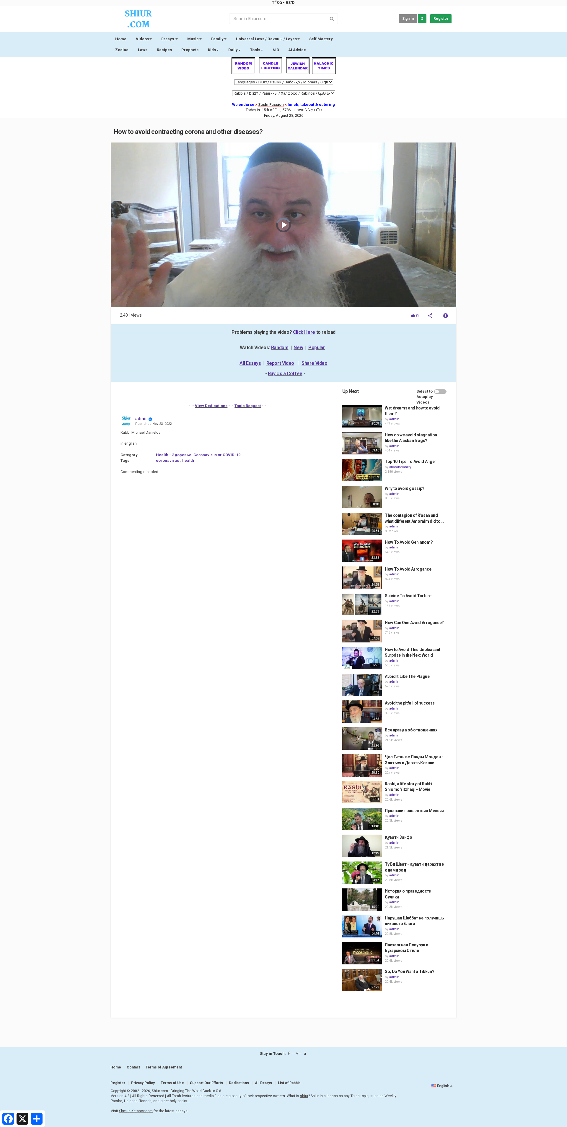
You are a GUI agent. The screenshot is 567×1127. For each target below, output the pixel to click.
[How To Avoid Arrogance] (362, 577)
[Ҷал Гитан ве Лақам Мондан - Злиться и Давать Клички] (362, 765)
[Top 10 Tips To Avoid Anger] (362, 470)
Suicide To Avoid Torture (408, 595)
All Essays (250, 363)
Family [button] (217, 39)
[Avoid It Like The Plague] (362, 685)
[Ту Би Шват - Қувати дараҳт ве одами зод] (362, 873)
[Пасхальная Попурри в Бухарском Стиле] (362, 953)
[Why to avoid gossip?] (362, 497)
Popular (316, 347)
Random (280, 347)
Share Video (315, 363)
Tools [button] (255, 50)
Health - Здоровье (173, 455)
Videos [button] (142, 39)
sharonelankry (400, 467)
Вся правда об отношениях (411, 730)
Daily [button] (233, 50)
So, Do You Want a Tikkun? (409, 971)
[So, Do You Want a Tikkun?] (362, 980)
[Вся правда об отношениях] (362, 738)
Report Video (280, 363)
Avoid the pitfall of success (410, 703)
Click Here (304, 332)
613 (276, 50)
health (188, 460)
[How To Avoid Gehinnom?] (362, 551)
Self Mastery (321, 39)
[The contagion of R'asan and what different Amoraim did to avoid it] (362, 524)
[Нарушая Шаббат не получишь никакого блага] (362, 926)
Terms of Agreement (164, 1067)
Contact (133, 1067)
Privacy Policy (143, 1083)
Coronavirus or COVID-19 (216, 455)
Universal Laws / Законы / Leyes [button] (266, 39)
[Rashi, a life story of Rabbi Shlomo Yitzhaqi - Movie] (362, 792)
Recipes (164, 50)
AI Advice (297, 50)
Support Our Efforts (206, 1083)
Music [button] (193, 39)
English (443, 1086)
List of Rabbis (289, 1083)
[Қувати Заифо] (362, 846)
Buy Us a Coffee (285, 373)
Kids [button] (212, 50)
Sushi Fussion (271, 104)
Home (120, 39)
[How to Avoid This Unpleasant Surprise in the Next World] (362, 658)
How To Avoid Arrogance (408, 569)
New (298, 347)
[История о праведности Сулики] (362, 899)
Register (441, 19)
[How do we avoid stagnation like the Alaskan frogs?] (362, 443)
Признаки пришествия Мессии (414, 810)
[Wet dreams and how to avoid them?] (362, 416)
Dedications (239, 1083)
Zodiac (121, 50)
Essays (168, 39)
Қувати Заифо (398, 837)
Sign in (408, 19)
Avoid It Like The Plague (407, 676)
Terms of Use (172, 1083)
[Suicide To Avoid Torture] (362, 604)
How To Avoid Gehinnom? (409, 542)
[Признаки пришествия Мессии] (362, 819)
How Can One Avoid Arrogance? (414, 622)
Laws (142, 50)
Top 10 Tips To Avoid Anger (410, 461)
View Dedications (211, 406)
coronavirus (167, 460)
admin (141, 418)
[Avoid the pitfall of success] (362, 711)
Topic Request (247, 406)
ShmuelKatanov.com (136, 1111)
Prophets (189, 50)
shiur (304, 1096)
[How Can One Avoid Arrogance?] (362, 631)
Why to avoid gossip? (404, 488)
